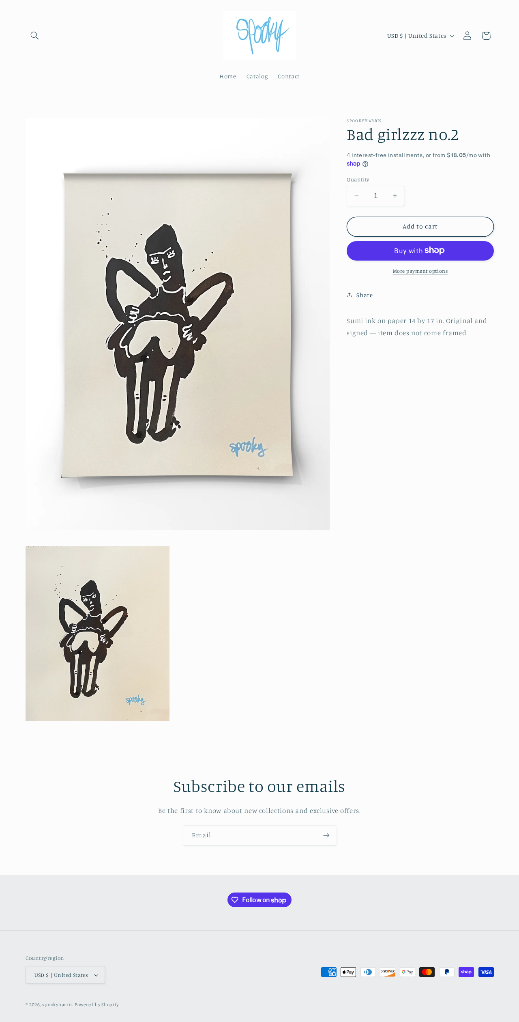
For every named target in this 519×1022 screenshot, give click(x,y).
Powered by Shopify (97, 1004)
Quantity (358, 179)
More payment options (420, 270)
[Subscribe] (326, 835)
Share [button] (364, 294)
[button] (35, 35)
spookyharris (57, 1004)
